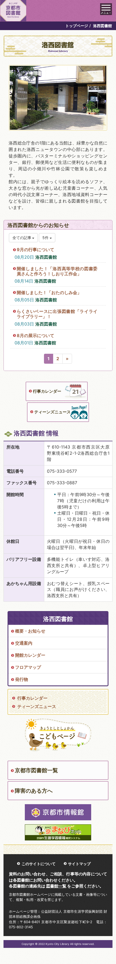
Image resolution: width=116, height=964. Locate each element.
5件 (46, 237)
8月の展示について (35, 335)
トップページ (76, 25)
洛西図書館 (46, 257)
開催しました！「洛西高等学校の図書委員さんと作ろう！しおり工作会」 (57, 271)
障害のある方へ (34, 791)
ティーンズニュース (52, 411)
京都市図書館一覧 (36, 770)
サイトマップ (79, 863)
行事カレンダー (47, 391)
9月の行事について (35, 249)
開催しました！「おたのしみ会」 (49, 292)
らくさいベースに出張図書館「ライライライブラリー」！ (57, 314)
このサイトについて (39, 863)
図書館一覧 (56, 886)
